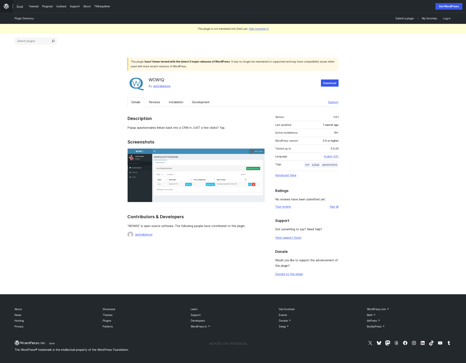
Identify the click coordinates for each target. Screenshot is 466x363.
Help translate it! (259, 28)
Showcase (109, 309)
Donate (285, 320)
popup (315, 164)
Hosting (19, 320)
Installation (176, 102)
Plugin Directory (24, 18)
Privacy (19, 326)
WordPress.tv (200, 326)
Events (283, 315)
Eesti (52, 343)
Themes (107, 315)
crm (307, 164)
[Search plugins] (53, 41)
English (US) (331, 156)
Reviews (154, 102)
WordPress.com (378, 309)
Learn (194, 309)
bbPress (373, 320)
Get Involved (287, 309)
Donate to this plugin (289, 274)
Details (135, 102)
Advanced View (285, 175)
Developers (198, 320)
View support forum (288, 237)
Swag (284, 326)
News (18, 315)
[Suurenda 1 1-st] (260, 153)
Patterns (108, 326)
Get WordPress (449, 6)
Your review (283, 206)
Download (329, 83)
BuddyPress (376, 326)
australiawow (162, 86)
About (18, 309)
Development (201, 102)
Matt (371, 315)
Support (333, 102)
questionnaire (329, 164)
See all (334, 206)
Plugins (107, 320)
